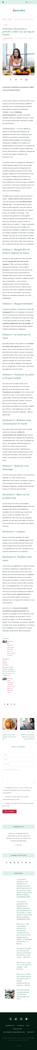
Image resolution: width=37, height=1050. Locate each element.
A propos (18, 845)
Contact (30, 1032)
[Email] (26, 80)
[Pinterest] (21, 80)
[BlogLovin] (26, 1019)
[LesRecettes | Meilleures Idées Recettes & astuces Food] (18, 10)
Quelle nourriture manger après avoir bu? (9, 737)
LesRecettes (10, 1025)
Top (19, 1046)
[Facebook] (10, 1019)
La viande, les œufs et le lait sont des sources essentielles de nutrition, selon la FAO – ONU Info (24, 953)
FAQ (27, 1025)
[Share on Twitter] (16, 80)
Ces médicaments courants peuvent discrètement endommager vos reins (23, 994)
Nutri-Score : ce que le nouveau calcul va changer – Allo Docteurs (24, 966)
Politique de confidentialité (14, 1032)
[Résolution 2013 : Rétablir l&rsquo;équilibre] (10, 667)
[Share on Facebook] (11, 80)
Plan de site (17, 1029)
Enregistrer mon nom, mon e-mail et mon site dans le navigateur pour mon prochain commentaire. (17, 790)
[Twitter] (16, 1019)
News (6, 25)
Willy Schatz (8, 38)
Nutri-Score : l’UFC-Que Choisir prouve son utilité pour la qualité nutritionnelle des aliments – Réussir (24, 980)
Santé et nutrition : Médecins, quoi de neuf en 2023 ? (28, 737)
